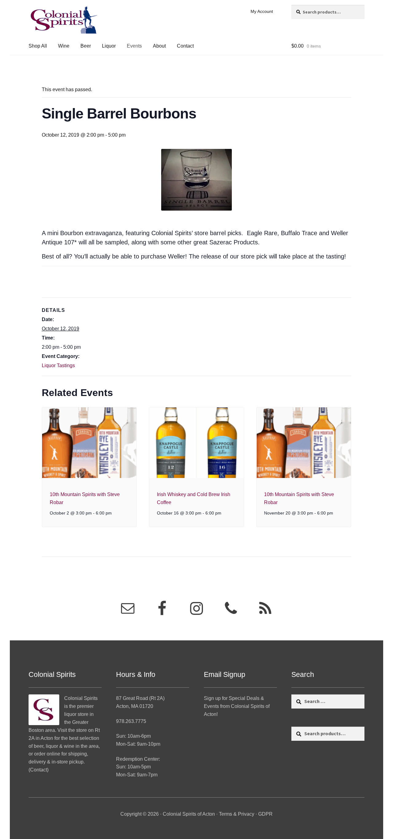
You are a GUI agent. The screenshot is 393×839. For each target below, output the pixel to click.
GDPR (265, 814)
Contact (185, 46)
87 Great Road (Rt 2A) (140, 698)
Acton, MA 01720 (134, 706)
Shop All (38, 46)
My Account (262, 11)
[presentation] (89, 442)
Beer (85, 46)
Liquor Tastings (58, 365)
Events (134, 46)
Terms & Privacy (236, 814)
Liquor (109, 46)
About (159, 46)
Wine (63, 46)
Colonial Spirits (81, 698)
